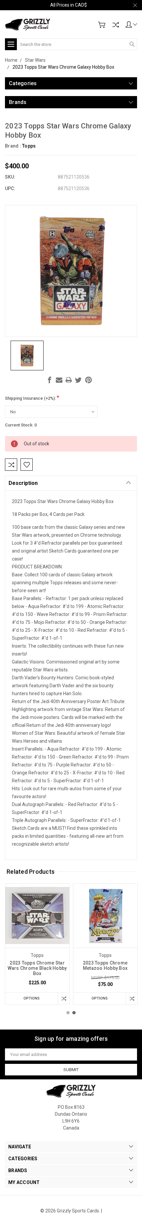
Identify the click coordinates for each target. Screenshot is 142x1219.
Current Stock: (21, 425)
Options (31, 998)
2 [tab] (74, 1012)
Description (23, 483)
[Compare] (115, 24)
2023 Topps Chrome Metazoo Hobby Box (105, 965)
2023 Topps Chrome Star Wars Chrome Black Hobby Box (37, 968)
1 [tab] (68, 1012)
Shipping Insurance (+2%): (32, 397)
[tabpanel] (37, 944)
